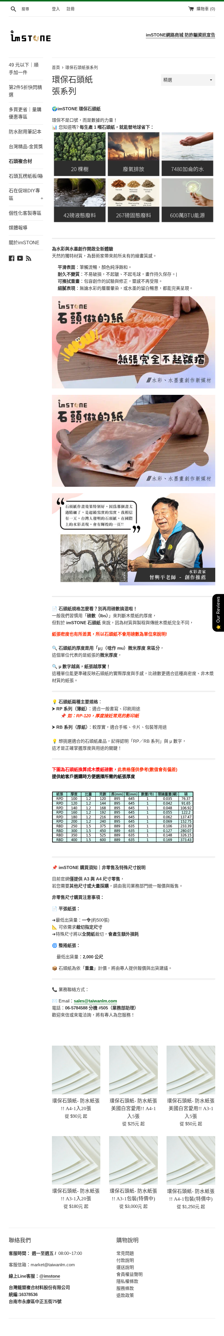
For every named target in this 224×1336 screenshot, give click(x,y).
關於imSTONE (24, 242)
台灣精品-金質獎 (26, 146)
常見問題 (125, 1253)
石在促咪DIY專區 (26, 194)
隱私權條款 (127, 1281)
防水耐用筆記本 (25, 131)
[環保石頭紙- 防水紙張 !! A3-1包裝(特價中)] (133, 1160)
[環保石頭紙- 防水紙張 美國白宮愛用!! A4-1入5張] (133, 1070)
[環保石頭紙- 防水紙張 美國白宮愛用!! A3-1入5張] (191, 1070)
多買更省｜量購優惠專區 (25, 113)
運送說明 (125, 1267)
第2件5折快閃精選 (25, 91)
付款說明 (125, 1260)
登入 (56, 9)
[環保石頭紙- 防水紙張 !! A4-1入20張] (76, 1070)
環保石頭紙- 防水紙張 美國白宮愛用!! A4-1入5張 (133, 1108)
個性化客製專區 (25, 213)
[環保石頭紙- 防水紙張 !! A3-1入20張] (76, 1160)
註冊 (70, 9)
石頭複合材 (20, 161)
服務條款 (125, 1288)
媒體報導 (18, 227)
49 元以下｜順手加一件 (23, 68)
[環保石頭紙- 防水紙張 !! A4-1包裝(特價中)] (191, 1160)
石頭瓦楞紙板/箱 (26, 176)
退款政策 (125, 1295)
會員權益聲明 (129, 1274)
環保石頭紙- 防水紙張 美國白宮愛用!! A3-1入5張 (191, 1108)
